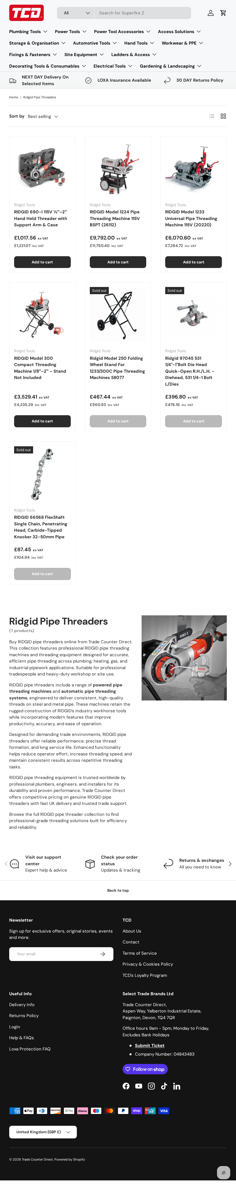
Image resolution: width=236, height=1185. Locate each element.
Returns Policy (24, 1016)
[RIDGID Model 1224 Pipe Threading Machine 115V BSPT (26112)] (118, 169)
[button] (223, 13)
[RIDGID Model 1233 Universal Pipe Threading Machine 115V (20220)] (193, 169)
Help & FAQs (21, 1038)
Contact (131, 942)
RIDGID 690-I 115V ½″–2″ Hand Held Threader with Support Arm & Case (40, 218)
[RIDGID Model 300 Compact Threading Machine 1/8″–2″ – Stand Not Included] (42, 315)
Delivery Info (22, 1005)
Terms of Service (140, 953)
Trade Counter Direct (37, 1159)
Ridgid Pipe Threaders (39, 97)
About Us (132, 931)
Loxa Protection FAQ (30, 1049)
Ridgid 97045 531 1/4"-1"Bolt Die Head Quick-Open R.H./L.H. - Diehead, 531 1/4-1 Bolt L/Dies (189, 371)
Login (14, 1027)
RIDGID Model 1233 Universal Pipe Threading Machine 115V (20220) (191, 218)
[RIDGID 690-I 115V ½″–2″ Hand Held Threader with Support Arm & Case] (42, 169)
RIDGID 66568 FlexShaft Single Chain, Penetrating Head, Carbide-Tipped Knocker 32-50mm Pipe (40, 527)
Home (13, 97)
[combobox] (124, 13)
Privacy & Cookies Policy (148, 964)
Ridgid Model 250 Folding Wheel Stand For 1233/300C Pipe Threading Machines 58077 (117, 368)
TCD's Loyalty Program (145, 975)
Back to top (118, 890)
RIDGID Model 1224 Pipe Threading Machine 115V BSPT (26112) (115, 218)
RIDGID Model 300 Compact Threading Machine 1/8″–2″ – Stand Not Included (40, 368)
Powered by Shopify (69, 1159)
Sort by (16, 116)
